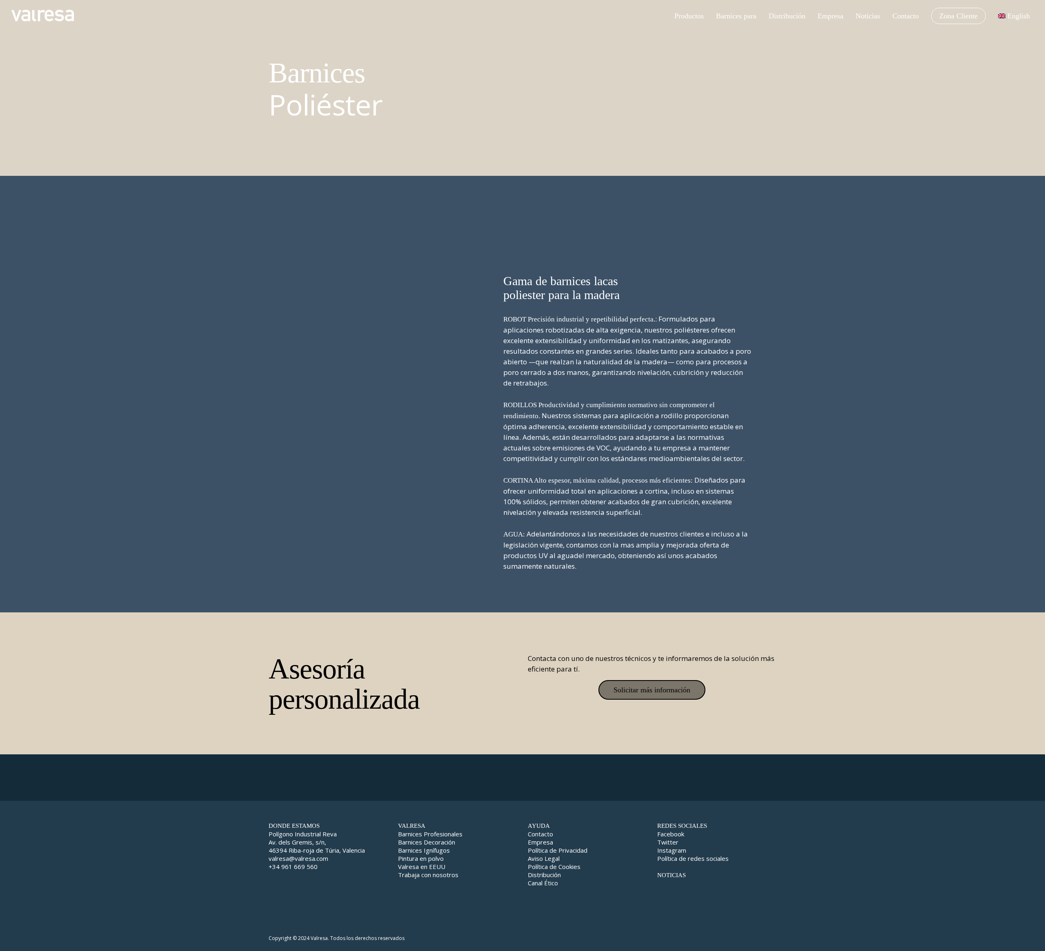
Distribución (544, 875)
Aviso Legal (544, 858)
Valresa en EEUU (421, 866)
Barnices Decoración (426, 842)
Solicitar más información (652, 690)
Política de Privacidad (557, 850)
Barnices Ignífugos (424, 850)
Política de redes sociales (693, 858)
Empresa (540, 842)
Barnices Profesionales (430, 834)
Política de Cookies (554, 866)
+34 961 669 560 (293, 866)
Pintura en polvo (421, 858)
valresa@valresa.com (298, 858)
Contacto (540, 834)
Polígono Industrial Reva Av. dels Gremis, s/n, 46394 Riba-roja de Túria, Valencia (317, 842)
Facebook (670, 834)
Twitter (667, 842)
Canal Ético (543, 883)
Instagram (671, 850)
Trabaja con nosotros (428, 875)
